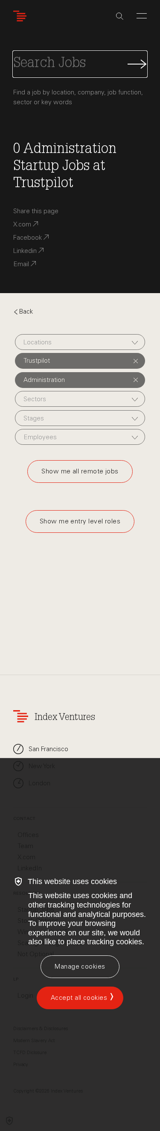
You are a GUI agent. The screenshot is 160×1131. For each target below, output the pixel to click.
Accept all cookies (79, 998)
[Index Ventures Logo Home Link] (21, 16)
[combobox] (80, 342)
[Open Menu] (142, 15)
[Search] (119, 16)
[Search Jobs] (80, 64)
